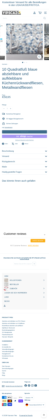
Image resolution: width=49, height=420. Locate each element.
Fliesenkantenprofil (7, 334)
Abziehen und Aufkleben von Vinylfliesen (13, 323)
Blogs (3, 375)
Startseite (4, 64)
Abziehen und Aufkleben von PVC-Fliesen (13, 321)
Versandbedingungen (8, 349)
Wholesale (5, 358)
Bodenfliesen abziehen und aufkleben (12, 325)
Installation (5, 345)
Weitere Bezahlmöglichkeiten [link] (24, 140)
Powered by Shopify (26, 415)
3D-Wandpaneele (7, 332)
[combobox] (24, 18)
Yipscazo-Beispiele (7, 337)
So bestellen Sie (6, 347)
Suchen (4, 371)
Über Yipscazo (6, 366)
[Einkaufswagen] (40, 12)
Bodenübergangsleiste (8, 330)
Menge (4, 105)
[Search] (44, 18)
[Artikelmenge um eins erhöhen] (10, 108)
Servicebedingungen (7, 368)
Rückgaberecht (6, 354)
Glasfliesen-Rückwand (8, 328)
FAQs (3, 373)
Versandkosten (8, 127)
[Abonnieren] (34, 264)
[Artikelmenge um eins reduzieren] (4, 108)
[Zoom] (39, 56)
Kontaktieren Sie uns (7, 356)
